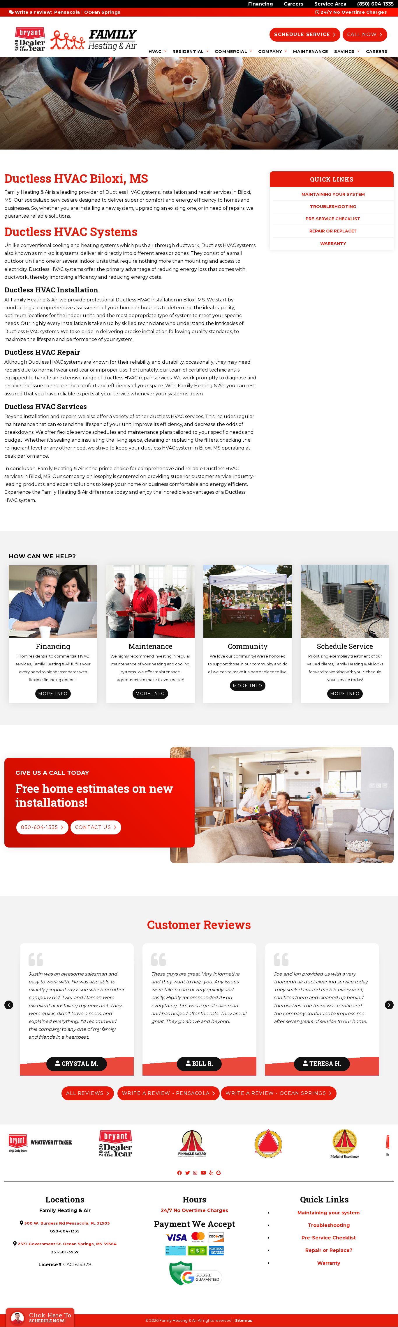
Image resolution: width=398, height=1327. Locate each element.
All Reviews (85, 1093)
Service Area (330, 4)
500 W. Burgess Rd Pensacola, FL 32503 (67, 1223)
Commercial (232, 51)
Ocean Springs (102, 12)
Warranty (333, 243)
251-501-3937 (65, 1252)
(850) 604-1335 (375, 4)
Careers (293, 4)
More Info (53, 693)
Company (271, 51)
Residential (188, 51)
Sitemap (244, 1320)
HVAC (156, 51)
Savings (345, 51)
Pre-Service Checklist (333, 219)
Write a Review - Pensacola (166, 1093)
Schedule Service (302, 34)
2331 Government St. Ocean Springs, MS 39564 (67, 1244)
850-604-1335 (39, 827)
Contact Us (93, 827)
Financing (260, 4)
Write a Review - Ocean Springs (276, 1093)
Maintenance (310, 51)
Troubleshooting (333, 206)
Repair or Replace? (333, 231)
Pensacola (67, 12)
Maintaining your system (333, 194)
